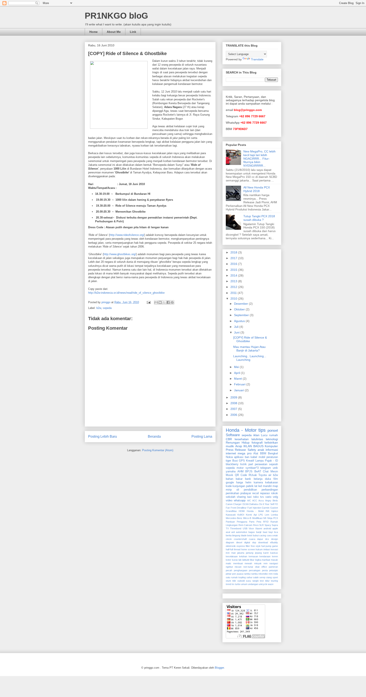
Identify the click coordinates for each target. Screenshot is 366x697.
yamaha (231, 471)
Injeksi (274, 511)
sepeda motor (235, 467)
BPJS (248, 471)
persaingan (254, 570)
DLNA (246, 504)
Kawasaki (231, 514)
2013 (234, 281)
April (237, 373)
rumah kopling (238, 577)
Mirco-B (247, 518)
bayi (271, 532)
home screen (248, 549)
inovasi (274, 549)
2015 (234, 269)
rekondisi (263, 574)
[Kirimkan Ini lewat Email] (156, 302)
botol (249, 535)
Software (233, 435)
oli (237, 489)
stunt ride (231, 580)
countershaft (240, 539)
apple (275, 528)
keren (275, 556)
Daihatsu (253, 504)
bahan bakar (234, 478)
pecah (229, 570)
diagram (230, 542)
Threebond (235, 528)
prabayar (245, 493)
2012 (234, 287)
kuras (235, 560)
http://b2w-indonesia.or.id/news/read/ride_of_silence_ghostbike (126, 292)
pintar (229, 574)
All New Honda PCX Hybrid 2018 (256, 189)
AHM (240, 471)
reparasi (265, 493)
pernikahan (232, 493)
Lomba (274, 514)
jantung (249, 553)
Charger (237, 504)
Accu (261, 500)
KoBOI (240, 514)
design (274, 539)
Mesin (274, 471)
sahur (249, 577)
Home (93, 31)
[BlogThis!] (160, 302)
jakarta (240, 553)
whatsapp (239, 500)
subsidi (241, 580)
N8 (264, 518)
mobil (262, 457)
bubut (256, 535)
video (229, 500)
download (263, 542)
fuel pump (266, 546)
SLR (261, 525)
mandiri (267, 486)
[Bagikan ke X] (164, 302)
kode (229, 486)
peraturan (272, 457)
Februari (240, 384)
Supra (275, 525)
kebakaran (271, 482)
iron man (231, 553)
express (241, 546)
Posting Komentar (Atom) (157, 450)
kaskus (274, 553)
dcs (267, 539)
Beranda (154, 436)
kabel (254, 457)
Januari (239, 390)
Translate (257, 59)
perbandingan (270, 489)
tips (262, 430)
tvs (262, 496)
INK (267, 511)
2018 (234, 252)
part (250, 464)
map (275, 486)
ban (247, 457)
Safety (252, 449)
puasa (240, 574)
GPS (242, 460)
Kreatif (250, 460)
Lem (267, 514)
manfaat (266, 560)
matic (228, 563)
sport (275, 577)
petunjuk (273, 570)
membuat (238, 563)
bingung (236, 535)
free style (256, 546)
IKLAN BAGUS (253, 446)
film (275, 478)
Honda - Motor (241, 430)
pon (234, 574)
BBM (263, 453)
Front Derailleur (239, 507)
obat (257, 567)
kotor (228, 560)
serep (262, 577)
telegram (265, 467)
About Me (114, 31)
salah (256, 577)
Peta (258, 521)
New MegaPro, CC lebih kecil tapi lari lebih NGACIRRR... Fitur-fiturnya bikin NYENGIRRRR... (259, 158)
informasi (272, 449)
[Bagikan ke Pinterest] (172, 302)
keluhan (243, 556)
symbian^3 (252, 467)
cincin (229, 539)
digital (247, 542)
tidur (267, 580)
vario (268, 496)
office (264, 567)
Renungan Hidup (238, 442)
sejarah (273, 464)
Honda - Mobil (255, 511)
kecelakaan (232, 556)
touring (274, 580)
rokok (274, 493)
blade (244, 535)
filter (248, 546)
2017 (234, 258)
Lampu (259, 460)
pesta (265, 570)
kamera (258, 482)
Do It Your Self (266, 504)
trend (228, 584)
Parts (252, 521)
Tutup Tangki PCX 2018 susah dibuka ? (259, 217)
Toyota (262, 475)
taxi (249, 496)
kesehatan (242, 439)
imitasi (266, 549)
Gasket (274, 507)
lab (239, 560)
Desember (241, 303)
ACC (254, 500)
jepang (258, 553)
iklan (256, 435)
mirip (229, 489)
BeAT (257, 471)
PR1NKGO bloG (116, 15)
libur (252, 560)
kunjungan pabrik (243, 486)
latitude (246, 560)
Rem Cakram (245, 525)
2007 (234, 409)
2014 (234, 275)
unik (275, 467)
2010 (234, 298)
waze (270, 584)
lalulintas (257, 439)
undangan (253, 584)
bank (248, 478)
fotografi (257, 442)
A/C (249, 500)
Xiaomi (258, 528)
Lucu (264, 435)
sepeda (107, 308)
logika (258, 560)
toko (256, 496)
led (260, 486)
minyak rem (261, 563)
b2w (98, 308)
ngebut (229, 567)
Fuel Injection (254, 507)
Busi (235, 460)
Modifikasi (257, 518)
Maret (238, 378)
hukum (259, 549)
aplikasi (238, 457)
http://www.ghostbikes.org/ (120, 254)
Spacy (268, 525)
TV (227, 528)
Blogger (219, 667)
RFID (266, 521)
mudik (230, 446)
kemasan (253, 556)
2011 (234, 293)
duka (268, 478)
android (267, 528)
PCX (275, 518)
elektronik (231, 546)
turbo (237, 584)
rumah (273, 435)
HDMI (242, 511)
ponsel (273, 431)
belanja (258, 478)
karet (266, 553)
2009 (234, 397)
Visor (251, 528)
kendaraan (264, 556)
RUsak (253, 475)
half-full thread (233, 549)
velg (275, 496)
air (269, 475)
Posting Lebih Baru (102, 436)
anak (261, 449)
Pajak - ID (271, 460)
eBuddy (274, 542)
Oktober (240, 309)
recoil (255, 493)
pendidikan (250, 489)
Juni (237, 332)
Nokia (229, 457)
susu (248, 580)
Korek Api (251, 514)
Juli (236, 326)
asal (228, 532)
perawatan (261, 464)
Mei (237, 367)
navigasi (273, 563)
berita (229, 535)
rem (271, 574)
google (230, 482)
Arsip (238, 446)
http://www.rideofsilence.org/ (127, 234)
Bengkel (273, 453)
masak (274, 560)
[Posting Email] (148, 302)
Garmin (265, 507)
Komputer (271, 446)
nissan (238, 567)
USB (245, 528)
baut (265, 532)
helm (248, 482)
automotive (241, 532)
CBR (229, 439)
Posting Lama (201, 436)
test (262, 580)
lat (255, 486)
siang (269, 577)
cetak (275, 535)
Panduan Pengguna (236, 521)
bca (276, 532)
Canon (229, 504)
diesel (239, 542)
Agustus (240, 321)
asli (233, 532)
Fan (228, 507)
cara (269, 535)
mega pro (244, 453)
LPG (260, 514)
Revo (256, 525)
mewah (248, 563)
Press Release (236, 449)
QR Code (241, 475)
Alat (255, 453)
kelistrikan (271, 442)
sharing (241, 496)
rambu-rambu (251, 574)
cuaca (252, 539)
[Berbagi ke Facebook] (168, 302)
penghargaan (240, 570)
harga (239, 482)
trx (233, 584)
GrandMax (231, 511)
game (275, 546)
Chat (266, 471)
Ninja (269, 518)
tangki (255, 580)
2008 (234, 403)
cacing (262, 535)
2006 (234, 414)
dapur (260, 539)
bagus (251, 532)
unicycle (263, 584)
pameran (273, 567)
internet (231, 453)
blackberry (232, 464)
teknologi (272, 439)
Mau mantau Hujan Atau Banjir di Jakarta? (249, 348)
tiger (228, 460)
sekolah (230, 496)
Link (133, 31)
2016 (234, 264)
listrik (243, 464)
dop (254, 542)
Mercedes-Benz (234, 518)
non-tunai (248, 567)
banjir (259, 532)
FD (276, 504)
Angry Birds (271, 500)
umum (244, 584)
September (242, 315)
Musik (229, 475)
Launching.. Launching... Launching (249, 357)
